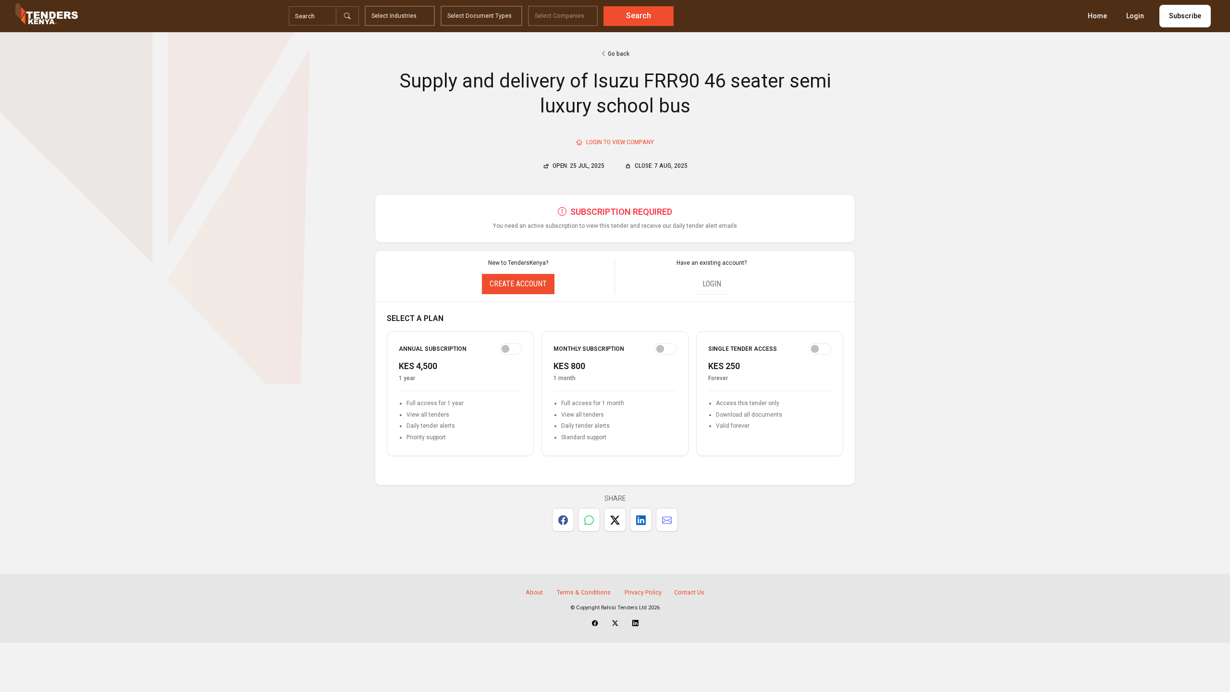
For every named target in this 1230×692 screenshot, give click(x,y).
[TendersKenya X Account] (615, 623)
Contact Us (689, 592)
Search (638, 15)
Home (1097, 16)
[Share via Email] (667, 519)
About (534, 592)
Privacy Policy (643, 592)
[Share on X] (615, 519)
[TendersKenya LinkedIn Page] (635, 623)
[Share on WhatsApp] (589, 519)
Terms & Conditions (584, 592)
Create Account (518, 283)
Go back (617, 53)
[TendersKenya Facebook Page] (595, 623)
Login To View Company (619, 142)
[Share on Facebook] (563, 519)
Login (1135, 16)
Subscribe (1185, 16)
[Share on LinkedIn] (641, 519)
